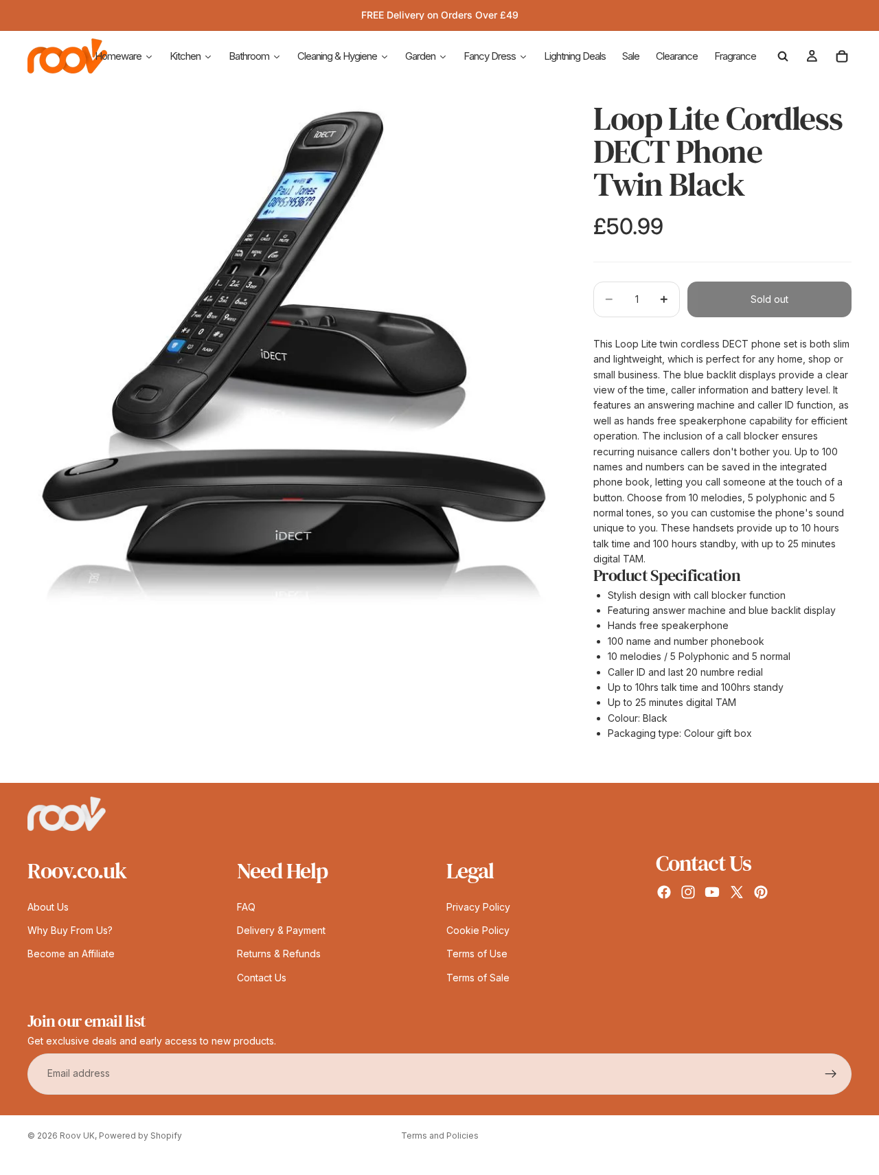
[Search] (783, 56)
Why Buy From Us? (70, 930)
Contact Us (261, 977)
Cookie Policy (478, 930)
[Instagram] (688, 892)
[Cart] (842, 56)
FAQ (246, 907)
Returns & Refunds (279, 954)
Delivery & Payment (281, 930)
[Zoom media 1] (293, 351)
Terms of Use (476, 954)
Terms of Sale (478, 977)
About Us (48, 907)
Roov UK (77, 1135)
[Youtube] (712, 892)
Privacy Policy (478, 907)
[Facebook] (664, 892)
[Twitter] (737, 892)
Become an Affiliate (71, 954)
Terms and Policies (440, 1135)
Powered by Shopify (140, 1135)
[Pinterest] (761, 892)
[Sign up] (831, 1074)
